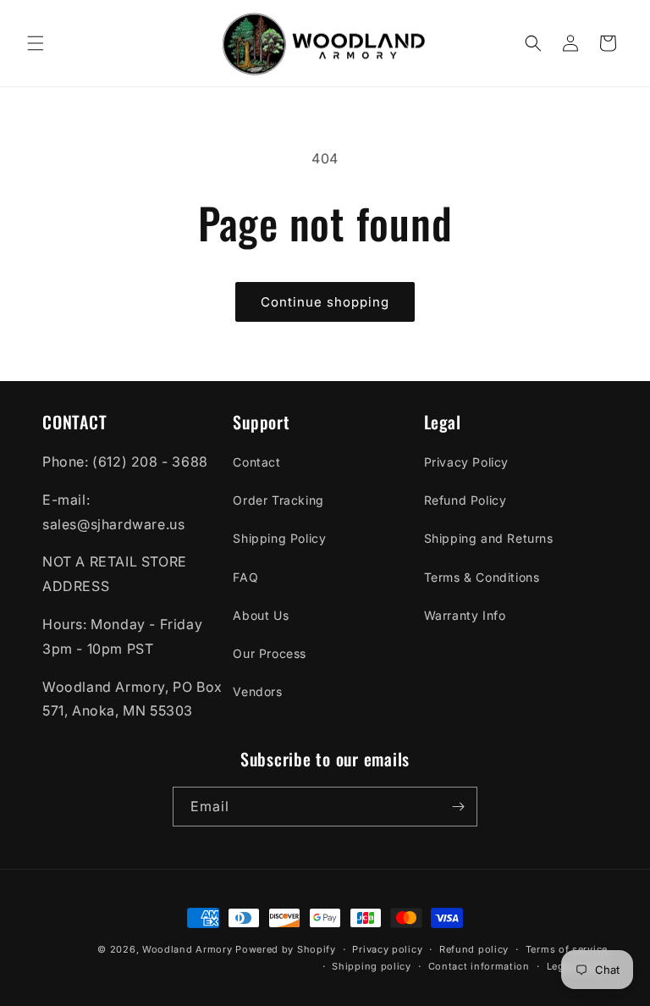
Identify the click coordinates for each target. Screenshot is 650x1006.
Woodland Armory (187, 949)
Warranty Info (465, 615)
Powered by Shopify (285, 949)
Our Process (269, 653)
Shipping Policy (279, 538)
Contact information (479, 966)
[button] (35, 43)
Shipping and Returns (489, 538)
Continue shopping (325, 302)
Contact (256, 462)
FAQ (245, 577)
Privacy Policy (466, 462)
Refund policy (474, 949)
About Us (261, 615)
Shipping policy (371, 966)
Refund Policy (465, 500)
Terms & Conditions (482, 577)
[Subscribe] (457, 806)
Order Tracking (278, 500)
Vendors (257, 691)
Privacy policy (387, 949)
